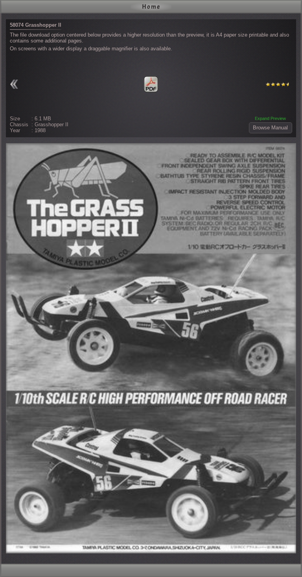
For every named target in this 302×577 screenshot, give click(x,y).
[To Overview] (16, 84)
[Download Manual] (151, 84)
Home (151, 7)
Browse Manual (270, 128)
